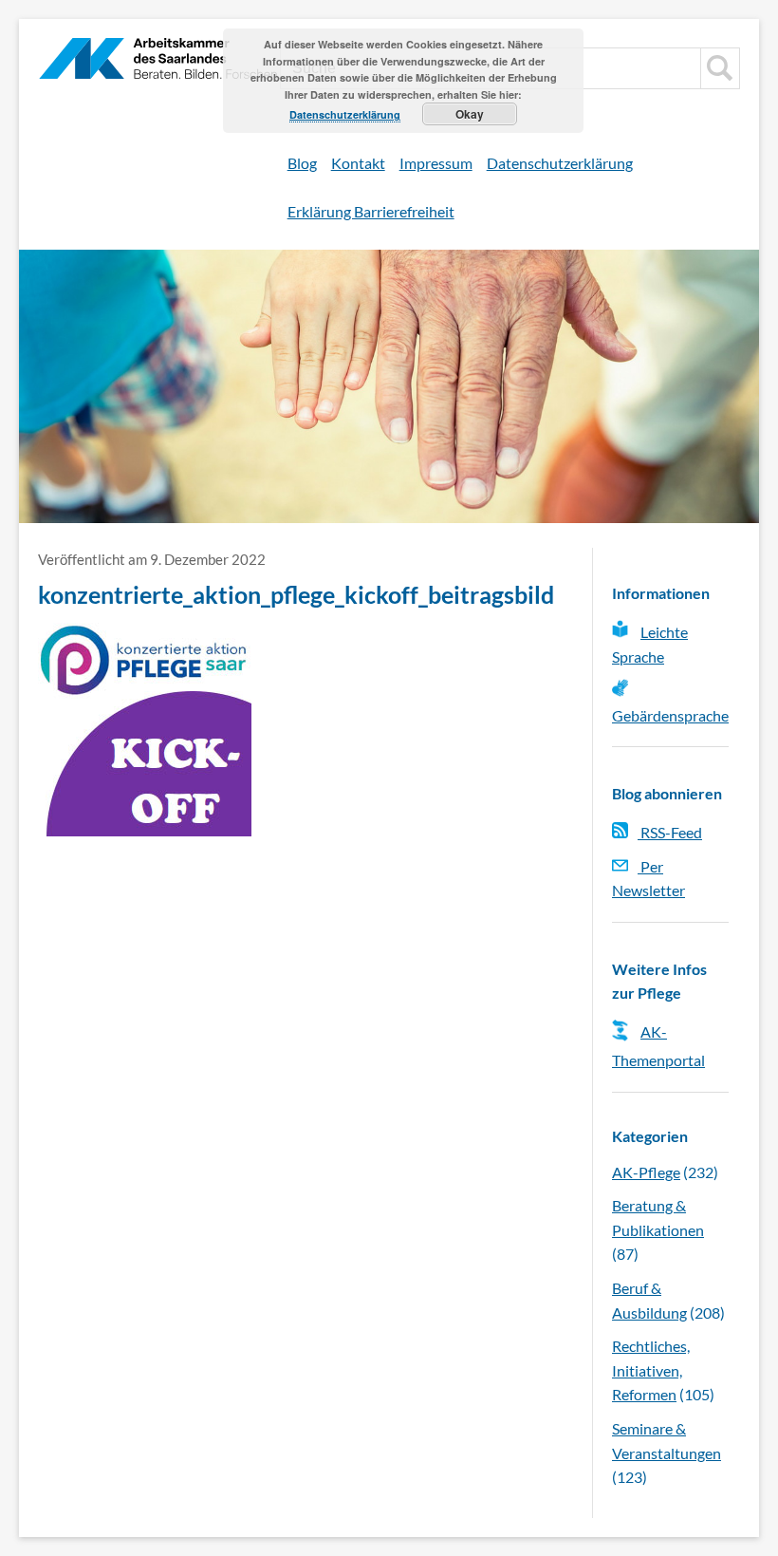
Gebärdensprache (670, 715)
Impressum (435, 163)
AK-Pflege (646, 1172)
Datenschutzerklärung (560, 163)
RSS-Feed (670, 832)
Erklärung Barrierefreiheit (370, 211)
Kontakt (358, 163)
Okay (469, 113)
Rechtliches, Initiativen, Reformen (651, 1370)
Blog (302, 163)
